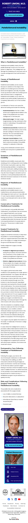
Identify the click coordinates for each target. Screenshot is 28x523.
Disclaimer (11, 503)
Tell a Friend (13, 506)
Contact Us (21, 506)
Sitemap (23, 503)
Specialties (6, 37)
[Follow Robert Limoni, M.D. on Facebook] (9, 499)
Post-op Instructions (16, 481)
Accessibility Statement (14, 508)
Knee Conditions (18, 37)
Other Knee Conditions (8, 409)
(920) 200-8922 (14, 11)
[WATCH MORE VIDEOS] (14, 459)
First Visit (13, 467)
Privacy (17, 503)
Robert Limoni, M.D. (14, 438)
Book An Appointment (15, 15)
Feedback (6, 506)
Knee (11, 37)
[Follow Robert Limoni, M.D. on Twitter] (12, 499)
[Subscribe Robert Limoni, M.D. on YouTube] (19, 499)
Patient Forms (14, 472)
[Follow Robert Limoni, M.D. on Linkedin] (15, 499)
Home (4, 503)
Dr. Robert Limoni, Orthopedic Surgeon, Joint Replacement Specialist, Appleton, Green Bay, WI (13, 35)
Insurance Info (15, 476)
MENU (12, 21)
